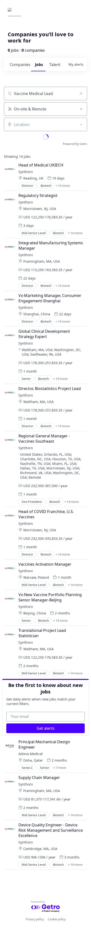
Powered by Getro (75, 144)
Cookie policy (57, 919)
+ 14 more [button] (63, 185)
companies (20, 64)
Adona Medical (30, 753)
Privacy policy (35, 919)
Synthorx (25, 171)
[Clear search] (80, 93)
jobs (39, 64)
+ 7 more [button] (59, 767)
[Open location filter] (80, 124)
